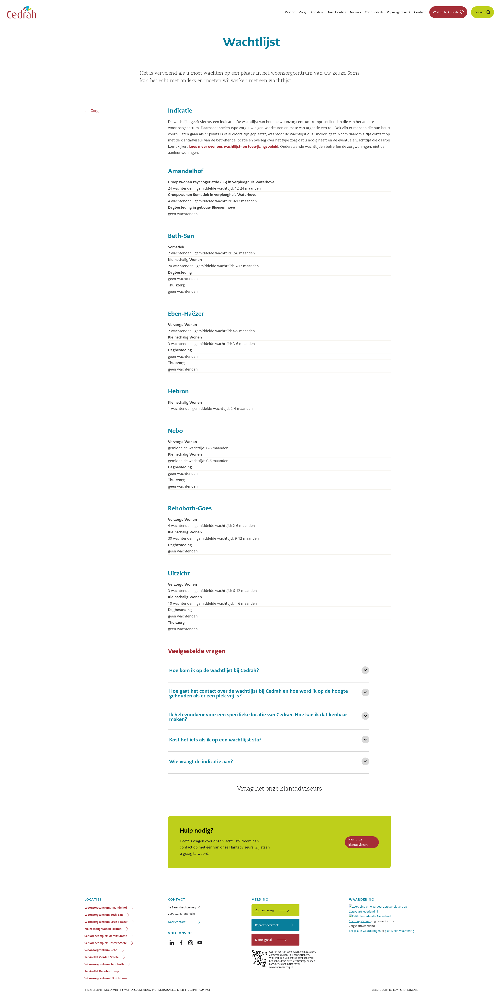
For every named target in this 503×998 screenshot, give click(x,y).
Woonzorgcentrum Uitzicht (102, 978)
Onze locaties (336, 12)
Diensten (316, 12)
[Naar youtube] (200, 942)
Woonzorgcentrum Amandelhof (105, 908)
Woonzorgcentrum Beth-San (103, 915)
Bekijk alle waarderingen (365, 931)
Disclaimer (111, 990)
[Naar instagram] (191, 942)
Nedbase (412, 990)
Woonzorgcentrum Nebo (100, 950)
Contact (420, 12)
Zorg (302, 12)
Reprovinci (395, 990)
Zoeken (480, 12)
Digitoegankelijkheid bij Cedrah (177, 990)
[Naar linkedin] (172, 942)
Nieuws (355, 12)
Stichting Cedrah (360, 921)
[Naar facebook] (181, 942)
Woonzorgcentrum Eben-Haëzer (105, 922)
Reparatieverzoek (267, 925)
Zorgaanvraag (264, 910)
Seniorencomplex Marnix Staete (105, 936)
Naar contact (176, 922)
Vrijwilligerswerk (398, 12)
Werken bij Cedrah (445, 12)
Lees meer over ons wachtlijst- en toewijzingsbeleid (233, 146)
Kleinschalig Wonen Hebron (103, 929)
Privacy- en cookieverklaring (138, 990)
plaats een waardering (399, 931)
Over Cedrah (374, 12)
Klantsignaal (263, 940)
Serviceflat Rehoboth (98, 971)
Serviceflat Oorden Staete (101, 957)
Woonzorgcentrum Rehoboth (104, 964)
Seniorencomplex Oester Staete (105, 943)
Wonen (290, 12)
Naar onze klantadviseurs (358, 842)
